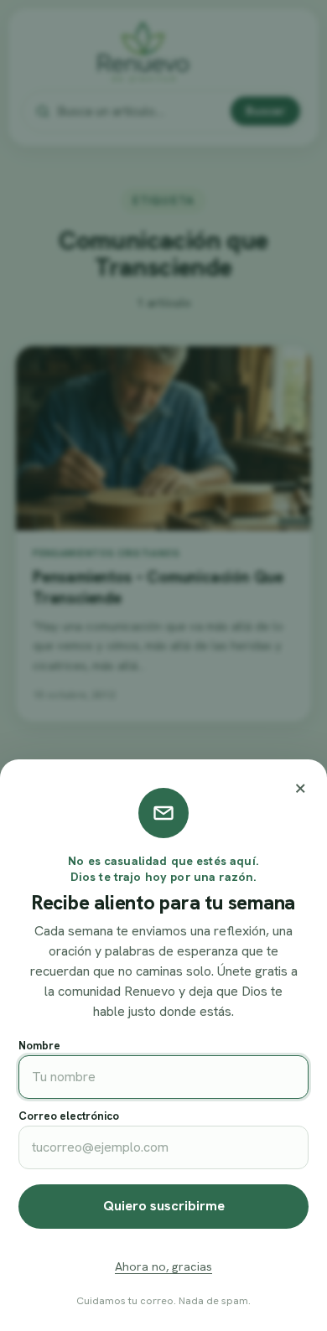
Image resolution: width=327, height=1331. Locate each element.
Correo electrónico (68, 1116)
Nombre (39, 1045)
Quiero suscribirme (164, 1205)
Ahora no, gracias (163, 1266)
